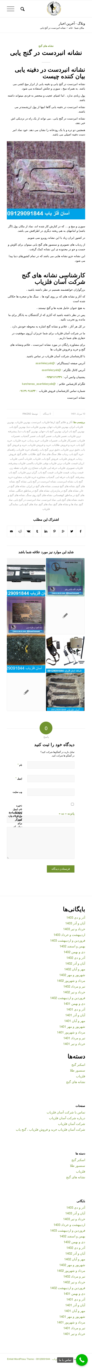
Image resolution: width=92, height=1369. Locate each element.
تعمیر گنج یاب (44, 436)
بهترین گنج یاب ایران (73, 431)
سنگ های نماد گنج (46, 454)
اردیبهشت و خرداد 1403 (69, 934)
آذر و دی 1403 (75, 917)
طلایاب (32, 454)
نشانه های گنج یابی (67, 499)
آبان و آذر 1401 (75, 1015)
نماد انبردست (49, 499)
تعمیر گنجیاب (28, 436)
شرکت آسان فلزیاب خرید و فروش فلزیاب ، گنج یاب (50, 1129)
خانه (71, 27)
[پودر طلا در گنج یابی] (26, 653)
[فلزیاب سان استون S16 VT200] (26, 577)
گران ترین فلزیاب (27, 472)
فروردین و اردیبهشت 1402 (67, 997)
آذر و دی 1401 (75, 1009)
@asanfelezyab (45, 363)
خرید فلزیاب (19, 440)
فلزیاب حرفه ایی (56, 467)
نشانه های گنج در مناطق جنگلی (32, 490)
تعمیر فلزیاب (60, 436)
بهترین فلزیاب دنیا (36, 426)
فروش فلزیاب (67, 458)
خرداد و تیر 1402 (74, 992)
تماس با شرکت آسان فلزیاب (66, 1112)
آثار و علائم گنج (64, 422)
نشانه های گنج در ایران (39, 486)
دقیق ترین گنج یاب (50, 449)
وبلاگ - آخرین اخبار (72, 23)
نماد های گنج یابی (28, 504)
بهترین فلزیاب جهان (57, 426)
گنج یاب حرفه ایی (65, 477)
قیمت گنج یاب (45, 472)
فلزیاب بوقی (49, 463)
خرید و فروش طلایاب (63, 444)
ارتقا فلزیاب (48, 422)
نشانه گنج (21, 481)
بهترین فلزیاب (22, 422)
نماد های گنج (45, 504)
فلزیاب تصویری (75, 467)
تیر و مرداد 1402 (74, 986)
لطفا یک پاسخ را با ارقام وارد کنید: (15, 816)
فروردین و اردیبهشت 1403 (67, 940)
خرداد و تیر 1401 (74, 1043)
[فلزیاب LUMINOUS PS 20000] (65, 615)
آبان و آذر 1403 (75, 923)
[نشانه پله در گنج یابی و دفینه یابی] (65, 692)
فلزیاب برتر (64, 463)
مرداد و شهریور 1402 (71, 980)
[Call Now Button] (82, 1360)
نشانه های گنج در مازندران (65, 490)
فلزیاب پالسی (34, 463)
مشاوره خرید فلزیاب (34, 477)
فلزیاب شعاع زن (37, 467)
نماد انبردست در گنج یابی (27, 499)
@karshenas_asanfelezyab (39, 384)
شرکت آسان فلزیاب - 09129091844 (54, 1358)
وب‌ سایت (17, 791)
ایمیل (18, 778)
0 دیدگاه (46, 413)
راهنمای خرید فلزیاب (28, 449)
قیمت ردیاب (76, 472)
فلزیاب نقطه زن (18, 467)
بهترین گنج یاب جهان (50, 431)
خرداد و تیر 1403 (74, 929)
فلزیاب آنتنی (25, 458)
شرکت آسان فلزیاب (71, 1123)
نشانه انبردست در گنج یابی (46, 52)
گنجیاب (50, 477)
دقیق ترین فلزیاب (70, 449)
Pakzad (26, 413)
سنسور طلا (77, 1070)
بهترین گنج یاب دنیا (28, 431)
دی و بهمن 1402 (74, 952)
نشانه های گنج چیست (63, 486)
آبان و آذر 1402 (75, 963)
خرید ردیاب (33, 440)
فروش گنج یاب (50, 458)
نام (20, 765)
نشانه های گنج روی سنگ (39, 495)
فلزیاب (37, 458)
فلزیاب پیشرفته (17, 463)
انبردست (36, 422)
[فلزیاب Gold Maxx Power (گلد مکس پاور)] (65, 577)
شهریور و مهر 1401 (72, 1026)
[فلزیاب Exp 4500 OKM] (65, 653)
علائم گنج (22, 454)
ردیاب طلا (63, 454)
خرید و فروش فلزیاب (39, 444)
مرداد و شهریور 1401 (71, 1032)
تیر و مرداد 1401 (74, 1038)
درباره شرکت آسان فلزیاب (67, 1118)
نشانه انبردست (65, 481)
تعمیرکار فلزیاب (67, 440)
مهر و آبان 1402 (74, 969)
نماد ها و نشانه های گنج (65, 504)
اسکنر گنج (78, 1064)
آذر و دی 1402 (75, 957)
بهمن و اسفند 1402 (72, 946)
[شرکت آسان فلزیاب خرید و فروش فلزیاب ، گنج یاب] (26, 692)
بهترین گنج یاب (17, 426)
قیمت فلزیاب (62, 472)
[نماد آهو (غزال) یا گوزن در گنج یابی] (26, 615)
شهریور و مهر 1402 (72, 974)
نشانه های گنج (46, 46)
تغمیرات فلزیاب (49, 440)
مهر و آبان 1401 (74, 1020)
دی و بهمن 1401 (74, 1003)
